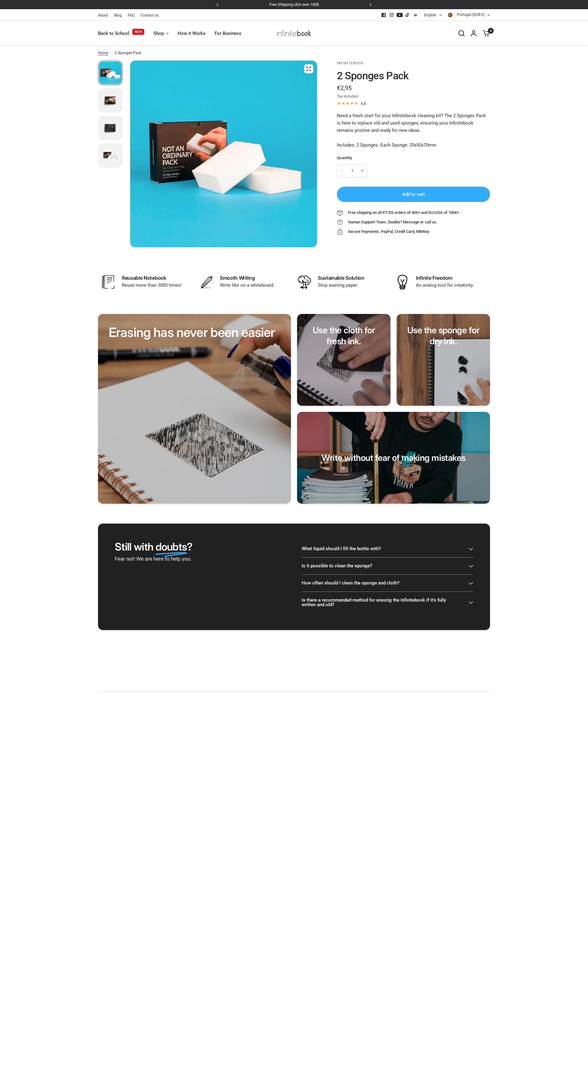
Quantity (344, 157)
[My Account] (474, 33)
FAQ (131, 15)
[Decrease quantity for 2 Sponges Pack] (342, 170)
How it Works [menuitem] (191, 33)
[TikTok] (408, 15)
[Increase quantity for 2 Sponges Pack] (362, 170)
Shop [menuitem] (158, 33)
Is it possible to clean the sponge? (337, 566)
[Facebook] (384, 15)
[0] (485, 33)
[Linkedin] (416, 15)
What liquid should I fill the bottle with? (341, 548)
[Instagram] (392, 15)
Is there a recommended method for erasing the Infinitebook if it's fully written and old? (374, 602)
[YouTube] (400, 15)
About (103, 15)
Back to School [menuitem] (113, 33)
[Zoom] (308, 68)
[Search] (461, 33)
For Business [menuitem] (228, 33)
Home (103, 53)
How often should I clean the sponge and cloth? (350, 583)
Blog (118, 15)
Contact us (150, 15)
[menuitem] (104, 15)
